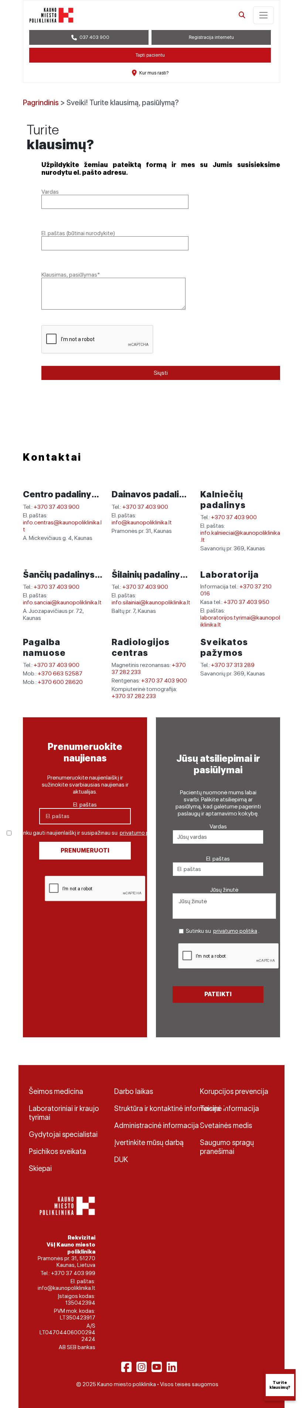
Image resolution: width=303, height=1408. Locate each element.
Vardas (50, 191)
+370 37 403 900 (56, 506)
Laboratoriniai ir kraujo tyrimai (64, 1113)
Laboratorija (229, 574)
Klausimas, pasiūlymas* (70, 274)
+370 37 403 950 (246, 601)
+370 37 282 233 (134, 696)
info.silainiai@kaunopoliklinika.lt (151, 602)
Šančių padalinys (59, 574)
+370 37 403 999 (73, 1273)
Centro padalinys (60, 494)
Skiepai (40, 1168)
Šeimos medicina (56, 1091)
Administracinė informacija (151, 1125)
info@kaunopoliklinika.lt (142, 522)
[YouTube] (157, 1367)
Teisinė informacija (229, 1108)
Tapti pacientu (150, 55)
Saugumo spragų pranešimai (227, 1147)
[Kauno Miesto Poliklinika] (66, 1205)
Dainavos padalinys (154, 494)
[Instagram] (141, 1367)
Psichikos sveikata (57, 1151)
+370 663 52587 (60, 673)
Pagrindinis (41, 102)
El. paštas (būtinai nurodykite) (78, 233)
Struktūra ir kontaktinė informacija (151, 1108)
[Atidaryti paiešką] (242, 15)
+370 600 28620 (60, 681)
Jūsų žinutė (224, 889)
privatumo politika (142, 833)
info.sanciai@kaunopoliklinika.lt (62, 602)
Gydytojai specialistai (63, 1134)
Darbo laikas (133, 1091)
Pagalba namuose (44, 647)
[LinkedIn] (172, 1367)
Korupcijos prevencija (234, 1091)
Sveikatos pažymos (224, 647)
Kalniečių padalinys (223, 499)
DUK (121, 1159)
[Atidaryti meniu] (263, 15)
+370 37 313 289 (233, 664)
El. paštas (85, 804)
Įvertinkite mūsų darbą (149, 1142)
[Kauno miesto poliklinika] (51, 15)
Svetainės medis (226, 1125)
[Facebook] (126, 1367)
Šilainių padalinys (149, 574)
